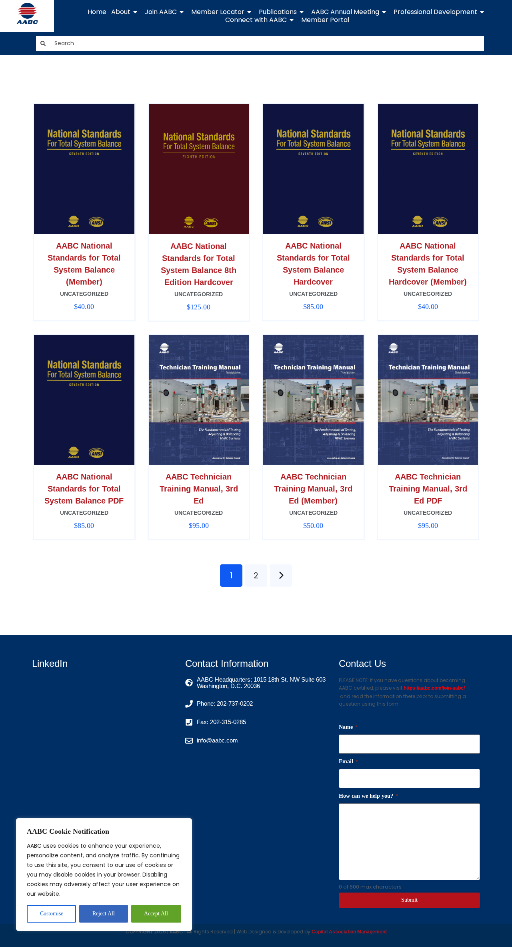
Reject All (103, 914)
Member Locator (217, 12)
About (120, 12)
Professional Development (435, 12)
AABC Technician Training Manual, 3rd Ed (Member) (313, 488)
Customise (51, 914)
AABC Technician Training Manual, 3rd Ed (199, 488)
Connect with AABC (256, 20)
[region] (104, 874)
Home (97, 12)
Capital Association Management (348, 932)
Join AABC (161, 12)
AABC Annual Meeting (345, 12)
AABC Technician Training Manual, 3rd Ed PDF (428, 488)
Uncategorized (84, 294)
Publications (278, 12)
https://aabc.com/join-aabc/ (434, 688)
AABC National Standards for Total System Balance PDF (84, 488)
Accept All (156, 914)
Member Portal (325, 20)
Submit (409, 900)
